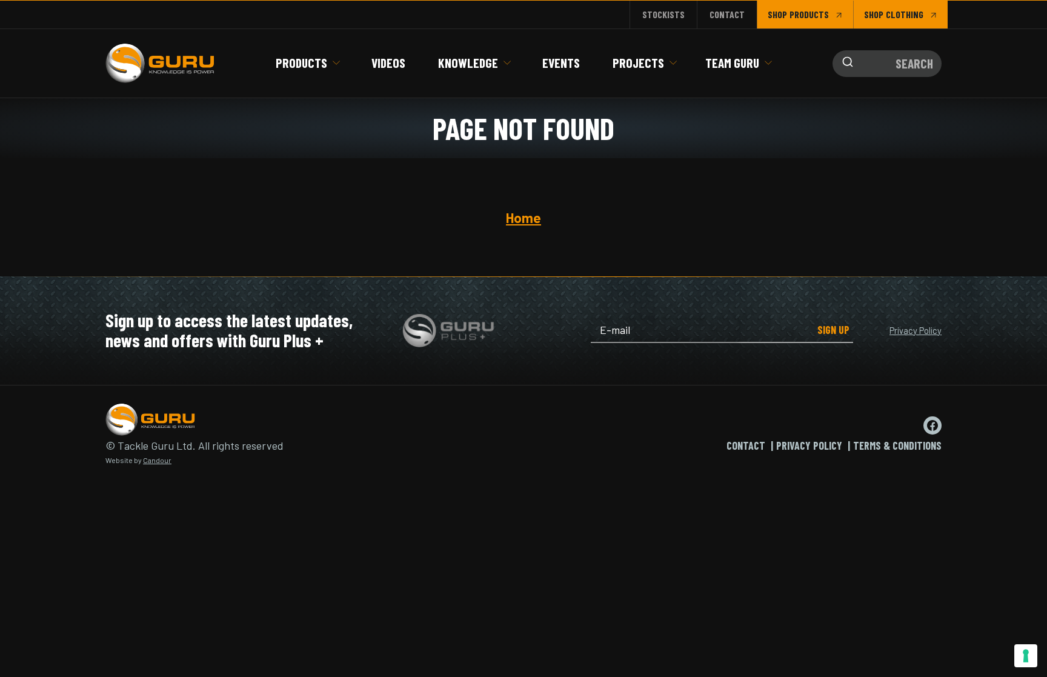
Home (523, 217)
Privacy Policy (915, 330)
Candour (157, 460)
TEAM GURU (732, 62)
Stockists (663, 14)
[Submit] (845, 63)
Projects (638, 62)
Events (561, 62)
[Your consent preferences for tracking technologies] (1025, 655)
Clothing (904, 14)
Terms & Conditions (897, 445)
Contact (727, 14)
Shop (777, 14)
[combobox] (887, 63)
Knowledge (468, 62)
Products (301, 62)
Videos (388, 62)
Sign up (833, 329)
